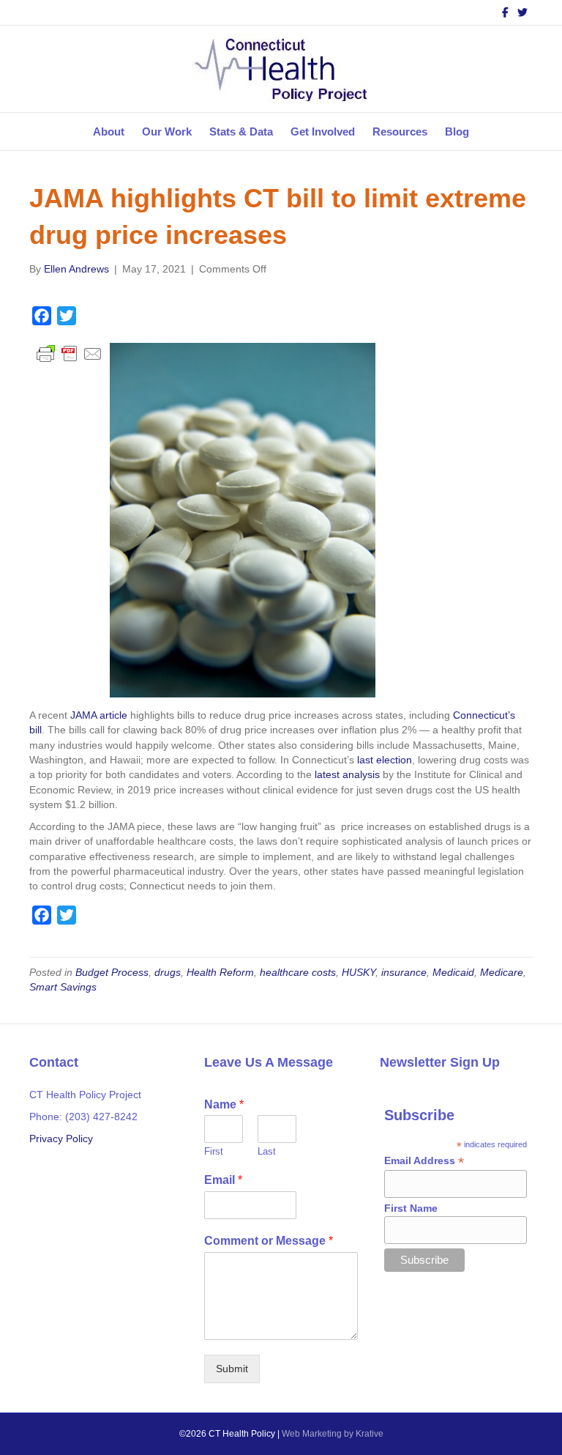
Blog (457, 131)
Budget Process (112, 972)
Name (224, 1104)
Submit (232, 1368)
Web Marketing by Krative (332, 1434)
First (213, 1151)
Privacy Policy (61, 1138)
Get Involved (323, 131)
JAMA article (98, 715)
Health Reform (220, 972)
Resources (399, 131)
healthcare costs (298, 972)
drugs (167, 972)
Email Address (424, 1161)
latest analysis (347, 774)
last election (384, 760)
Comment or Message (268, 1240)
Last (267, 1151)
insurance (404, 972)
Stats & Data (241, 131)
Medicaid (453, 972)
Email (223, 1180)
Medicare (501, 972)
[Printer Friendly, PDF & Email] (69, 353)
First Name (411, 1208)
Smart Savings (63, 987)
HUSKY (358, 972)
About (108, 131)
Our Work (167, 131)
